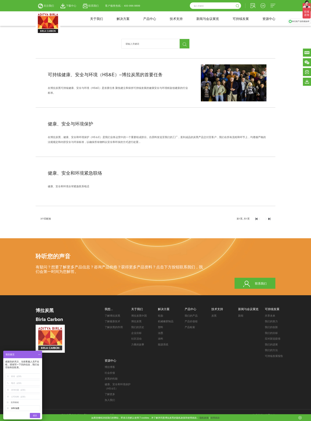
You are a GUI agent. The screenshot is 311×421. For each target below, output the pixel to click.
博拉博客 (110, 367)
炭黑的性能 (111, 378)
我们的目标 (271, 333)
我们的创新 (271, 327)
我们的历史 (137, 327)
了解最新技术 (112, 321)
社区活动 (136, 338)
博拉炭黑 (136, 321)
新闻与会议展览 (207, 18)
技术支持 (176, 18)
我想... (109, 309)
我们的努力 (271, 321)
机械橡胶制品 (165, 321)
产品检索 (190, 327)
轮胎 (160, 315)
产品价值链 (191, 321)
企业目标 (136, 333)
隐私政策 (204, 417)
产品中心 (149, 18)
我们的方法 (271, 350)
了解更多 (110, 394)
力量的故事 (137, 344)
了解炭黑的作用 (114, 327)
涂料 (160, 338)
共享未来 (270, 315)
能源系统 (163, 344)
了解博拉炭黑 (112, 315)
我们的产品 (191, 315)
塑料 (160, 327)
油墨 (160, 333)
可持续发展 (241, 18)
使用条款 (215, 417)
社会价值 (110, 373)
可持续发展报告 (274, 356)
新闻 (240, 315)
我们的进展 (271, 344)
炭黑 (214, 315)
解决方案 (123, 18)
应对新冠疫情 (272, 338)
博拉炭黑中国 (139, 315)
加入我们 (110, 400)
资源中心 (268, 18)
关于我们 (96, 18)
